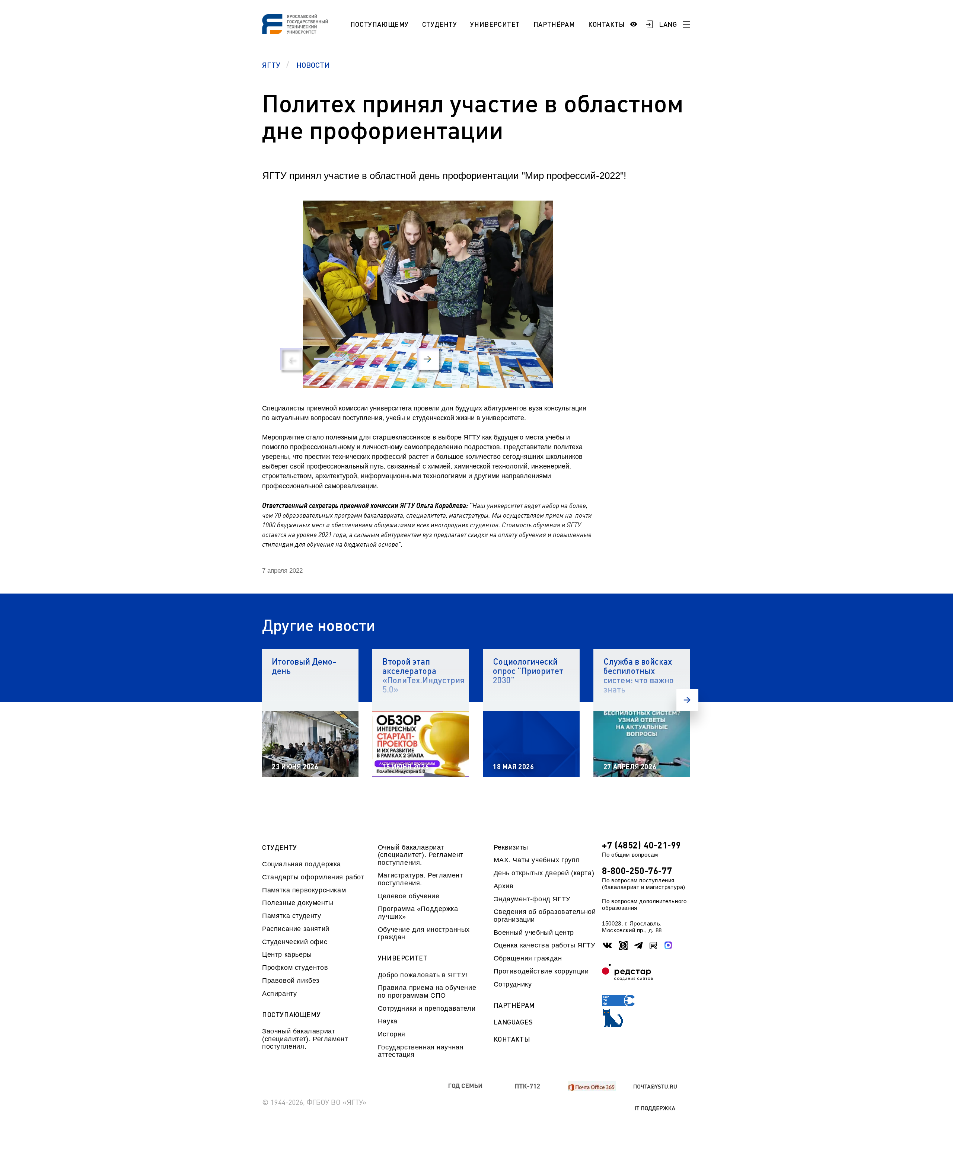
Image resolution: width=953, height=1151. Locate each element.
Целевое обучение (409, 896)
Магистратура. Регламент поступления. (420, 879)
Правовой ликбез (290, 980)
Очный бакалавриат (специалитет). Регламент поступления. (420, 855)
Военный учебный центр (534, 932)
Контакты (606, 24)
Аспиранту (279, 993)
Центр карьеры (287, 954)
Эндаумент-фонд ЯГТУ (532, 899)
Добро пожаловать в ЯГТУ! (423, 975)
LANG (668, 24)
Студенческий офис (294, 942)
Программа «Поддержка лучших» (418, 912)
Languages (513, 1022)
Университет (495, 24)
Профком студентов (295, 967)
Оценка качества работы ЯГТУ (544, 945)
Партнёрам (554, 24)
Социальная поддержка (301, 864)
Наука (388, 1021)
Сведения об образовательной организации (545, 915)
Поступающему (379, 24)
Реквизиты (511, 847)
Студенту (439, 24)
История (391, 1034)
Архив (504, 886)
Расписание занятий (295, 929)
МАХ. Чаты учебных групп (537, 860)
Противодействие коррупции (541, 971)
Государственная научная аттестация (421, 1050)
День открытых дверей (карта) (544, 873)
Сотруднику (513, 984)
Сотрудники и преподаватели (426, 1008)
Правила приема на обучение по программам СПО (427, 991)
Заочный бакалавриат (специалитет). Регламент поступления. (305, 1038)
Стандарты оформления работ (313, 877)
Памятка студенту (291, 916)
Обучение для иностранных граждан (424, 933)
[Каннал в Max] (668, 945)
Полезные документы (298, 903)
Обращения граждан (528, 958)
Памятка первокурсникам (304, 890)
